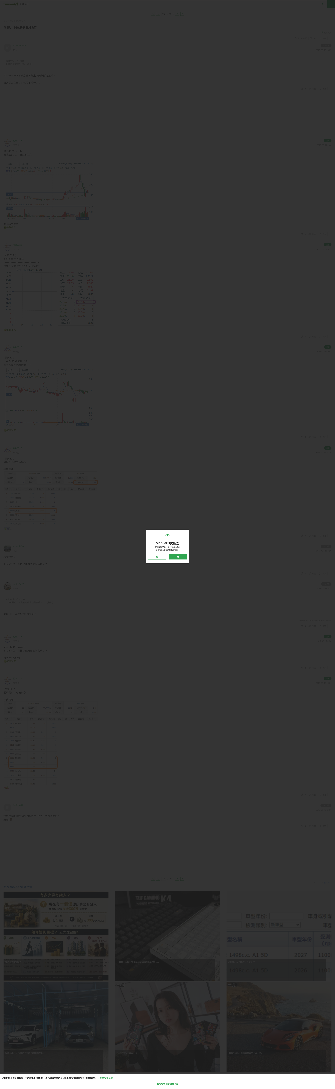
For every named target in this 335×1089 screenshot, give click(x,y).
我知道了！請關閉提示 (167, 1084)
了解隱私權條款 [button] (105, 1077)
